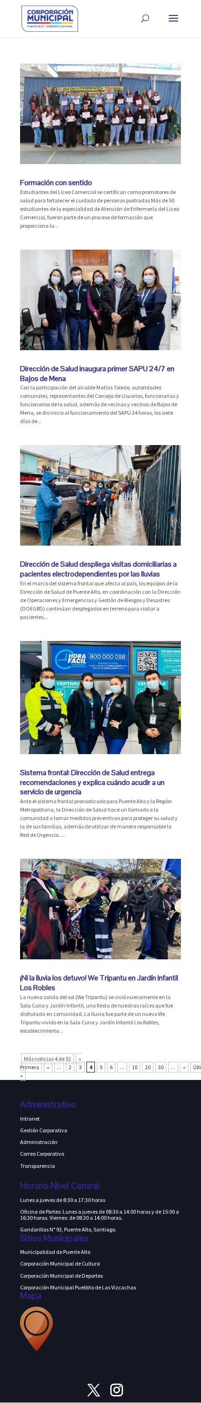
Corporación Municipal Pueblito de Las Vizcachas (78, 1287)
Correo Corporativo (42, 1153)
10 (134, 1067)
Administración (38, 1141)
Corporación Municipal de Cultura (60, 1263)
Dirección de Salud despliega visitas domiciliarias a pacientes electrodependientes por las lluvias (98, 569)
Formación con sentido (56, 182)
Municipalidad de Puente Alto (55, 1251)
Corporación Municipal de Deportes (61, 1275)
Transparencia (37, 1165)
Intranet (30, 1118)
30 (161, 1067)
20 (148, 1067)
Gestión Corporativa (43, 1130)
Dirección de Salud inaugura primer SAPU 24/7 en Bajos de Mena (97, 373)
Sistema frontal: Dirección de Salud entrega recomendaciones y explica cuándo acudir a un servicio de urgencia (92, 782)
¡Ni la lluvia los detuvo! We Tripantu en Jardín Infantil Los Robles (99, 983)
